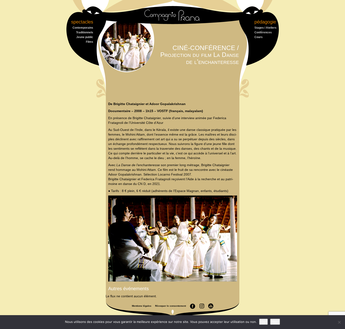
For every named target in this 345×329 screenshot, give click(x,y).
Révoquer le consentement (170, 306)
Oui (263, 322)
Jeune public (84, 37)
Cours (258, 37)
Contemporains (83, 27)
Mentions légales (141, 306)
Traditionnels (84, 32)
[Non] (339, 322)
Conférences (263, 32)
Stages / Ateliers (265, 27)
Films (89, 41)
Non (275, 322)
